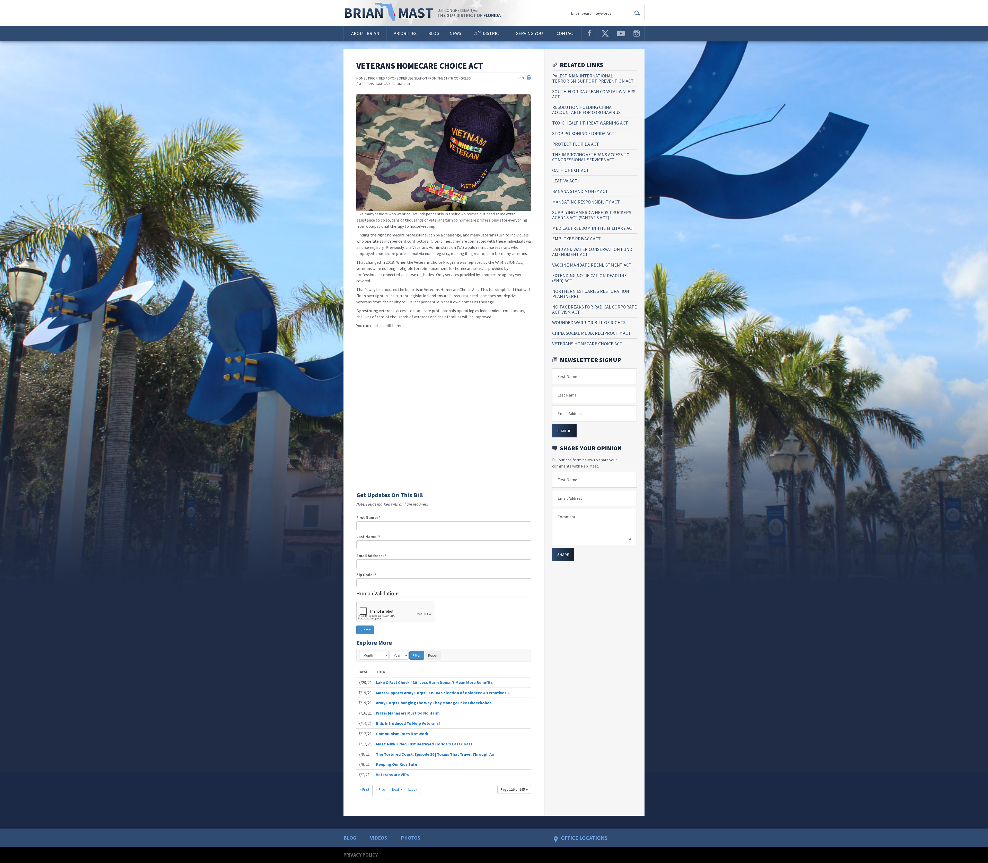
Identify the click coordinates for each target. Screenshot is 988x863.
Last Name (567, 395)
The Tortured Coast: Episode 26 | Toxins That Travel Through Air (435, 754)
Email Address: (371, 555)
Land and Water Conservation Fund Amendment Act (592, 251)
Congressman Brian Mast (390, 13)
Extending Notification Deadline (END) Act (589, 278)
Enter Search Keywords (591, 13)
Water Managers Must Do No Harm (408, 713)
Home (360, 78)
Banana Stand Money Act (580, 191)
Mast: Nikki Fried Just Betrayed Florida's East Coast (424, 743)
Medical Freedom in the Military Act (593, 228)
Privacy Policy (360, 855)
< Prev (381, 789)
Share (563, 554)
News (455, 33)
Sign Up (564, 430)
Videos (378, 837)
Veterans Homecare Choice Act (384, 83)
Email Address (570, 413)
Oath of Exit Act (570, 170)
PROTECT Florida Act (575, 144)
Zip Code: (366, 574)
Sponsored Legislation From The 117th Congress (429, 78)
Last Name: (368, 536)
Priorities (405, 33)
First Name (567, 376)
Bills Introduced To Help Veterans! (408, 723)
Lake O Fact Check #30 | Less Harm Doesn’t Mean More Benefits (434, 682)
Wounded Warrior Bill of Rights (588, 322)
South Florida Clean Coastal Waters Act (593, 94)
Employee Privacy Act (576, 239)
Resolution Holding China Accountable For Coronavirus (586, 109)
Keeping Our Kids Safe (396, 764)
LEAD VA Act (564, 181)
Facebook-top (589, 33)
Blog (433, 33)
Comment (567, 516)
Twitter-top (605, 33)
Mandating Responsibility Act (586, 202)
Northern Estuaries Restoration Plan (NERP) (590, 293)
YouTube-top (621, 33)
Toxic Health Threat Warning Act (590, 123)
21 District (487, 33)
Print (521, 78)
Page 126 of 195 (513, 789)
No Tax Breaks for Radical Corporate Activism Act (594, 309)
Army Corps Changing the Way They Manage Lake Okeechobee (434, 702)
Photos (410, 837)
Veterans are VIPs (392, 774)
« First (364, 789)
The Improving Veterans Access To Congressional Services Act (591, 157)
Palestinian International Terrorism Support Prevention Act (593, 78)
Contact (566, 33)
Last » (412, 789)
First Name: (368, 517)
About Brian (365, 33)
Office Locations (584, 837)
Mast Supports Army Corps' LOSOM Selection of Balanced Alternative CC (443, 692)
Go (637, 13)
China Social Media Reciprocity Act (591, 333)
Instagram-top (636, 33)
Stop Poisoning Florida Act (583, 133)
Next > (397, 789)
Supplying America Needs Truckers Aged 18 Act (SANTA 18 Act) (591, 215)
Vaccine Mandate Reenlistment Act (592, 265)
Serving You (529, 33)
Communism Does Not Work (402, 733)
